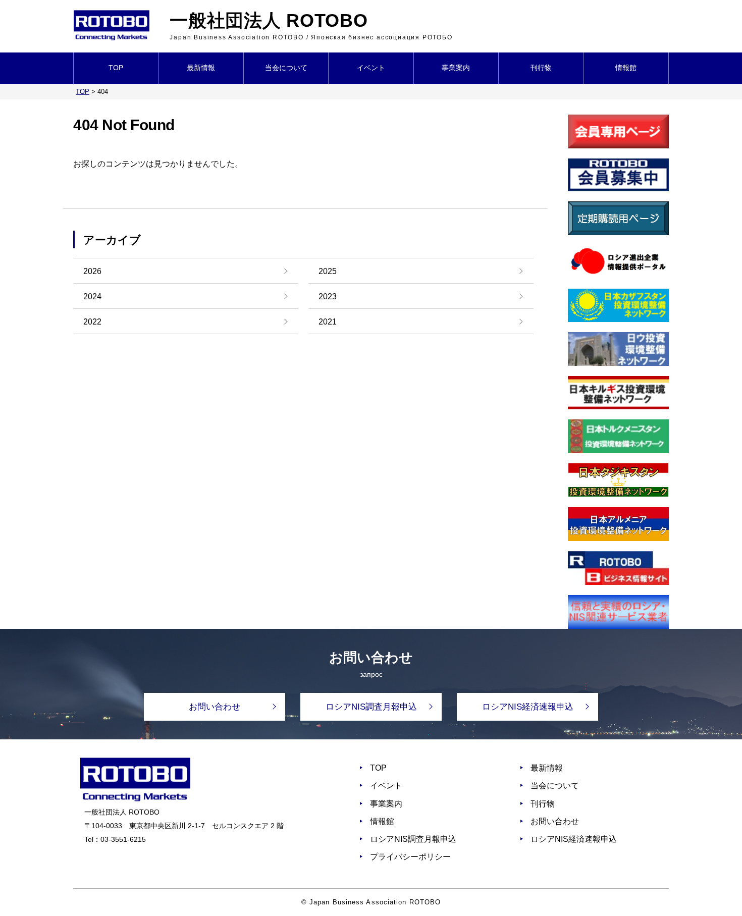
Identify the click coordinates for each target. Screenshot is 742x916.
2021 (328, 321)
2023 (328, 296)
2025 (328, 271)
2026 (92, 271)
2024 (92, 296)
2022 (92, 321)
